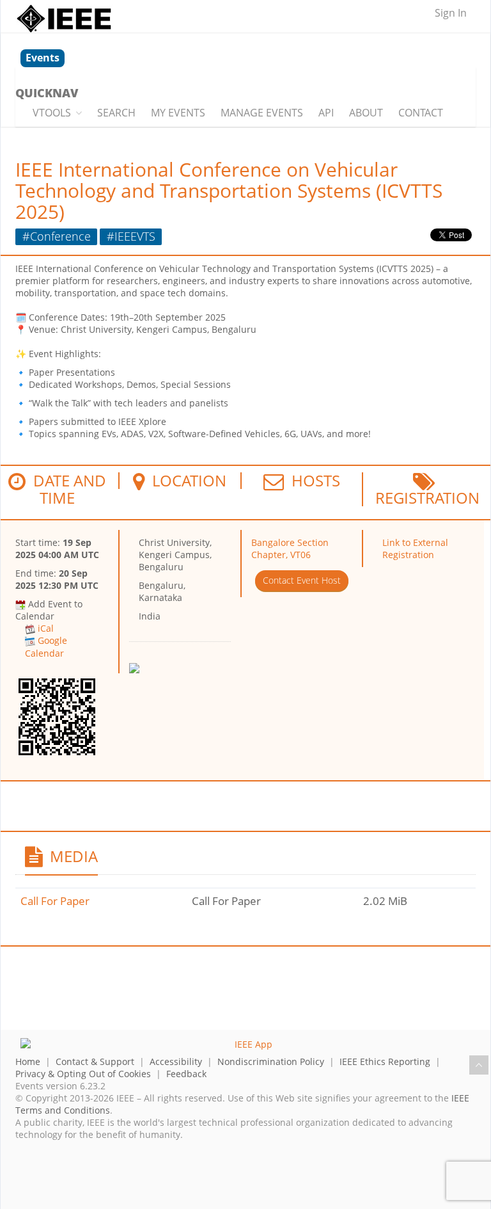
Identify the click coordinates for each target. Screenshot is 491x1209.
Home (27, 1061)
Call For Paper (55, 900)
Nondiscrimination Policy (270, 1061)
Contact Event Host (302, 580)
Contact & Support (95, 1061)
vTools (52, 113)
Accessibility (176, 1061)
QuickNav (46, 92)
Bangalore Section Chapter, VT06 (290, 548)
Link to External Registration (415, 548)
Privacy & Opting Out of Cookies (83, 1074)
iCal (46, 628)
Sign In (451, 13)
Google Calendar (46, 646)
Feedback (186, 1074)
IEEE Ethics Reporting (384, 1061)
